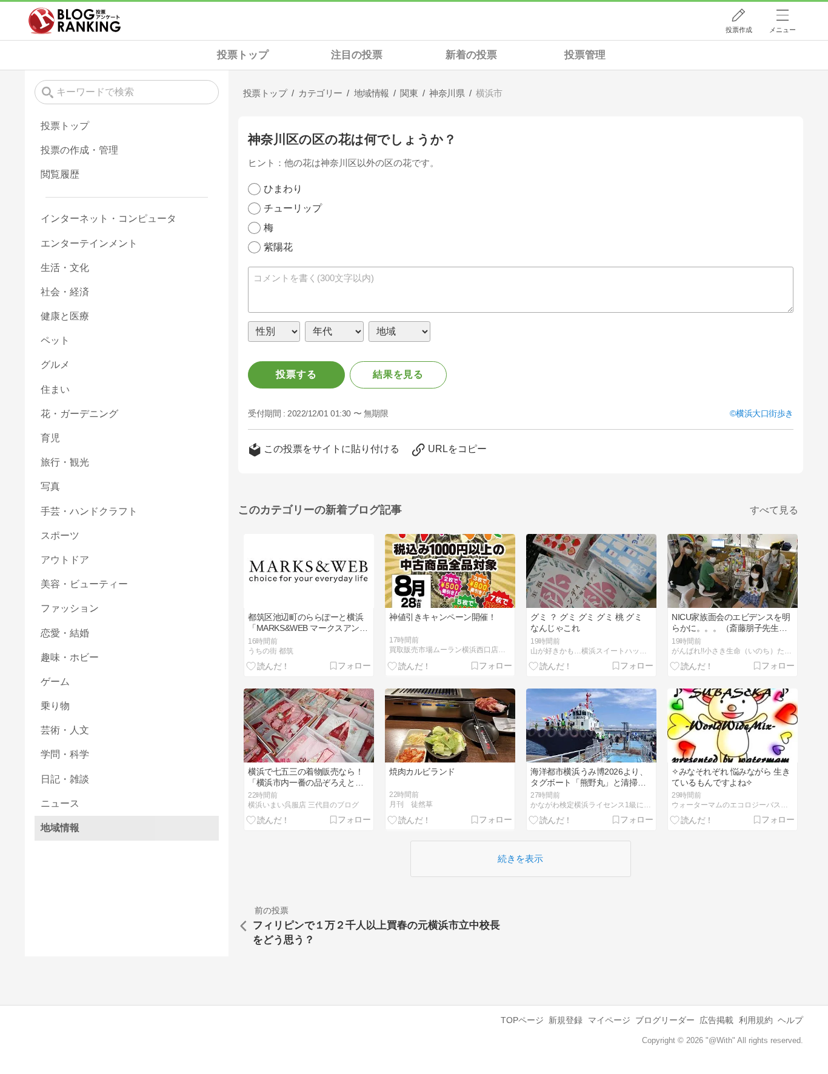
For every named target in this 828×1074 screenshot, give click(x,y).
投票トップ (243, 55)
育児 (50, 438)
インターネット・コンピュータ (108, 218)
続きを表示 (520, 858)
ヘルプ (790, 1020)
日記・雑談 (65, 779)
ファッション (70, 608)
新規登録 (566, 1020)
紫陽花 (278, 247)
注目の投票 (356, 55)
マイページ (609, 1020)
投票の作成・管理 (79, 150)
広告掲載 (716, 1020)
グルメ (55, 364)
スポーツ (60, 535)
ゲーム (55, 681)
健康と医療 (65, 316)
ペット (55, 340)
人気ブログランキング (74, 20)
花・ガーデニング (79, 414)
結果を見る (398, 374)
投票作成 (739, 29)
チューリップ (293, 208)
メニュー (782, 29)
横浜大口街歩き (764, 413)
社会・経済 (65, 292)
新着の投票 (471, 55)
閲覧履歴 (60, 174)
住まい (55, 389)
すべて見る (774, 510)
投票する (296, 374)
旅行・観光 (65, 462)
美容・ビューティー (84, 584)
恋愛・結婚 (65, 633)
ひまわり (283, 189)
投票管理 (585, 55)
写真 (50, 486)
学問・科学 (65, 754)
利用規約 (756, 1020)
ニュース (60, 803)
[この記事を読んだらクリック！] (268, 665)
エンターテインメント (89, 243)
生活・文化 (65, 267)
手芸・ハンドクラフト (89, 511)
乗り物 (55, 706)
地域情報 (60, 827)
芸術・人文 (65, 730)
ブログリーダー (665, 1020)
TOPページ (522, 1020)
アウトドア (65, 560)
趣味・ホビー (70, 657)
